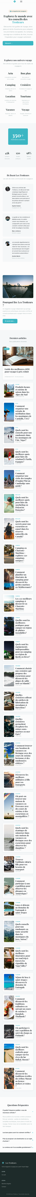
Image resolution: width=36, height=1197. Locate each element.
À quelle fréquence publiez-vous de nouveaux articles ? (15, 1111)
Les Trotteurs (11, 1163)
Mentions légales (6, 1183)
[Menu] (21, 1)
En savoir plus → (10, 321)
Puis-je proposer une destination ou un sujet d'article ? (17, 1140)
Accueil (4, 1174)
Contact (4, 1186)
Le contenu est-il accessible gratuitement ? (17, 1147)
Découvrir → (9, 43)
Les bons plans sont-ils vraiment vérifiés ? (17, 1132)
